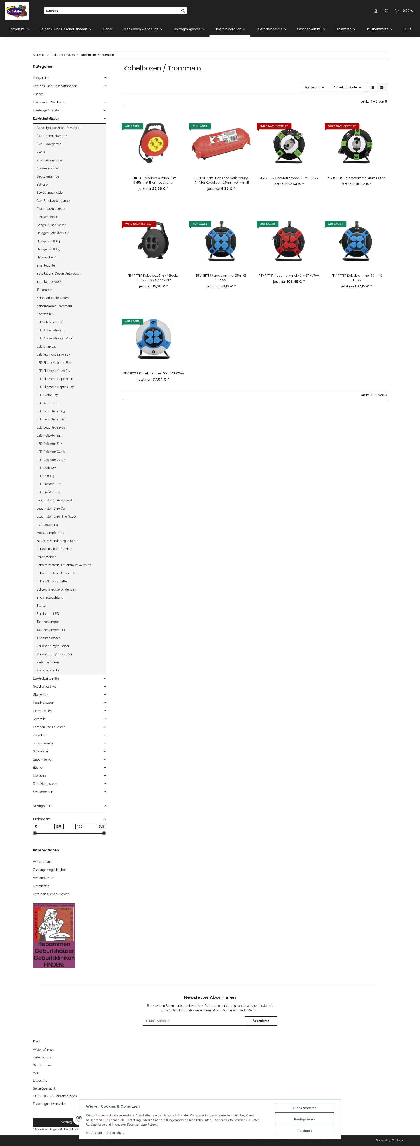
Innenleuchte (46, 265)
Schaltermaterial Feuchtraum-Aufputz (64, 565)
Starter (41, 605)
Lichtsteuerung (47, 524)
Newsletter (41, 886)
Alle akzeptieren (304, 1108)
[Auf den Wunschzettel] (176, 132)
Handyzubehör (47, 257)
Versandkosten (43, 878)
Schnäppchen (43, 792)
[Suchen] (183, 11)
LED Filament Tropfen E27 (55, 387)
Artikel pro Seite (345, 87)
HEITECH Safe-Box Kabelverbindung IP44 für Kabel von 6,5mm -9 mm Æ (221, 180)
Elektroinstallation (46, 118)
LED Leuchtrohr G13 (51, 411)
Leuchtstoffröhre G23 (51, 508)
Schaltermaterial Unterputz (56, 573)
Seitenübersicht (44, 1088)
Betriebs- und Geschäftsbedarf (55, 86)
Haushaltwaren (43, 703)
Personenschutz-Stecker (54, 549)
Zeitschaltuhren (48, 662)
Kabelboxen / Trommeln (54, 306)
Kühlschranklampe (50, 322)
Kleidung (39, 775)
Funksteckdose (47, 217)
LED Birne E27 (46, 346)
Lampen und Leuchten (49, 727)
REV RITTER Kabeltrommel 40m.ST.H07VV (289, 275)
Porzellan (39, 735)
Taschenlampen (48, 622)
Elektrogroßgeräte (46, 110)
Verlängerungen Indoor (53, 646)
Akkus (41, 152)
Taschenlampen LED (51, 630)
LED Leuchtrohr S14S (52, 419)
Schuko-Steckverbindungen (56, 589)
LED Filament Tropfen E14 (55, 379)
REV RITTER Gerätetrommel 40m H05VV (356, 178)
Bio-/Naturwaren (45, 784)
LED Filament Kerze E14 (54, 371)
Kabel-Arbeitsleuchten (53, 298)
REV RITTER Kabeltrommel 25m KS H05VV (221, 277)
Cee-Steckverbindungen (54, 200)
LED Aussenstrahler (51, 330)
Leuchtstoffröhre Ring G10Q (56, 516)
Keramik (39, 719)
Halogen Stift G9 (48, 249)
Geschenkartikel (44, 686)
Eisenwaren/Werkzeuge (50, 102)
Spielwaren (41, 751)
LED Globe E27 (47, 395)
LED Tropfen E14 (48, 484)
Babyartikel (41, 78)
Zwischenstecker (49, 670)
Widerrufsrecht (44, 1049)
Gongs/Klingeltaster (51, 225)
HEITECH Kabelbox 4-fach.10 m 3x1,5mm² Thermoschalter (154, 180)
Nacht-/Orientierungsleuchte (57, 541)
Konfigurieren (304, 1119)
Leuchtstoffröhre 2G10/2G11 (56, 500)
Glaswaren (40, 694)
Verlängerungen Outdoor (54, 654)
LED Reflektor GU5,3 (51, 460)
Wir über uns (42, 861)
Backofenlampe (48, 176)
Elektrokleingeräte (46, 678)
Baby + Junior (42, 759)
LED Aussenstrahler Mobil (55, 338)
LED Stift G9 (45, 476)
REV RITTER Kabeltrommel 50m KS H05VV (356, 277)
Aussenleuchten (48, 168)
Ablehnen (304, 1130)
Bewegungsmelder (50, 192)
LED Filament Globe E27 (54, 362)
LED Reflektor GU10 (51, 451)
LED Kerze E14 (47, 403)
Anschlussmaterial (50, 160)
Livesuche (40, 1080)
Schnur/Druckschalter (52, 581)
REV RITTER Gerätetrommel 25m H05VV (288, 178)
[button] (376, 10)
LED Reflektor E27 (49, 443)
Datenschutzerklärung (220, 1005)
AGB (36, 1073)
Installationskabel (49, 281)
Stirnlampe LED (48, 613)
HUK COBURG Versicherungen (55, 1096)
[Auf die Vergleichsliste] (176, 120)
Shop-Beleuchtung (50, 597)
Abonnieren (261, 1021)
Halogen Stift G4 (48, 241)
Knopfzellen (45, 314)
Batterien (43, 184)
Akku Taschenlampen (52, 136)
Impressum (94, 1132)
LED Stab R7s (46, 468)
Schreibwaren (43, 743)
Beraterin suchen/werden (51, 894)
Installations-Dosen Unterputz (58, 273)
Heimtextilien (42, 711)
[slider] (35, 833)
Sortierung (312, 87)
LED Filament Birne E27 (53, 354)
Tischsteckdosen (49, 638)
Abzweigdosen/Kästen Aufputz (59, 128)
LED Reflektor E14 (49, 435)
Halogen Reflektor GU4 (53, 233)
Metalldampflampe (50, 532)
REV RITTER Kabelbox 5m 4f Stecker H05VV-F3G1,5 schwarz (154, 277)
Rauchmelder (46, 557)
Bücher (38, 94)
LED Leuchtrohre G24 (52, 427)
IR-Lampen (44, 290)
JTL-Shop (396, 1140)
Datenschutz (115, 1132)
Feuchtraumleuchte (51, 209)
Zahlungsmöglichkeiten (49, 870)
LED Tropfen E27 (48, 492)
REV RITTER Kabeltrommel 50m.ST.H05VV (153, 373)
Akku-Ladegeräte (49, 144)
